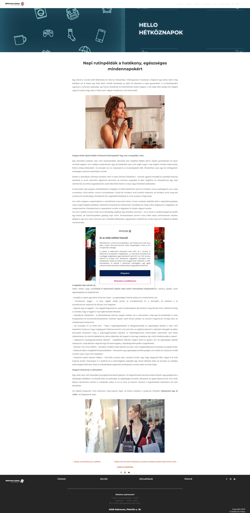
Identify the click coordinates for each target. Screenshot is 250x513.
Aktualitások (146, 479)
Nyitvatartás (224, 4)
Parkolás (206, 4)
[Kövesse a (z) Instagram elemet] (125, 472)
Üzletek (180, 4)
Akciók (189, 4)
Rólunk (197, 4)
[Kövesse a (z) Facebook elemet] (121, 472)
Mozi (215, 4)
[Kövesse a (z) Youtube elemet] (128, 472)
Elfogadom (125, 273)
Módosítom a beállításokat (125, 281)
